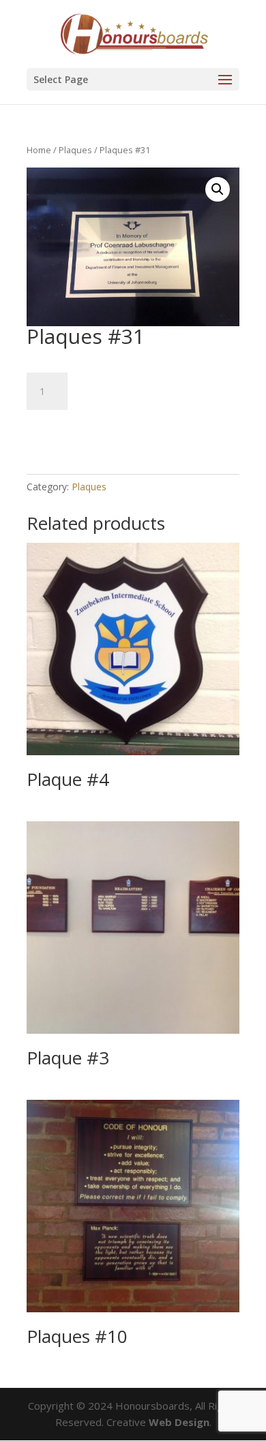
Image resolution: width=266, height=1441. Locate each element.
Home (39, 150)
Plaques (75, 150)
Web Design (179, 1422)
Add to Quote (85, 430)
